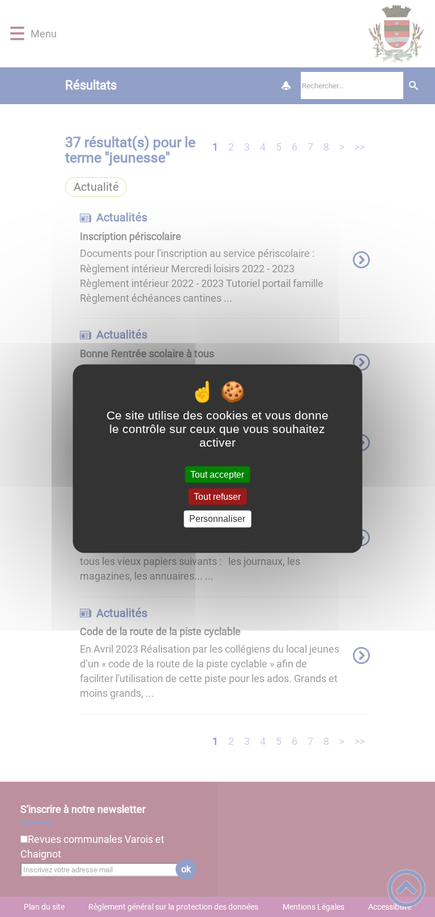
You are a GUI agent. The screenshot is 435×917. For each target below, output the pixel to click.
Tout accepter (217, 474)
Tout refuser (217, 497)
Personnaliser (217, 519)
